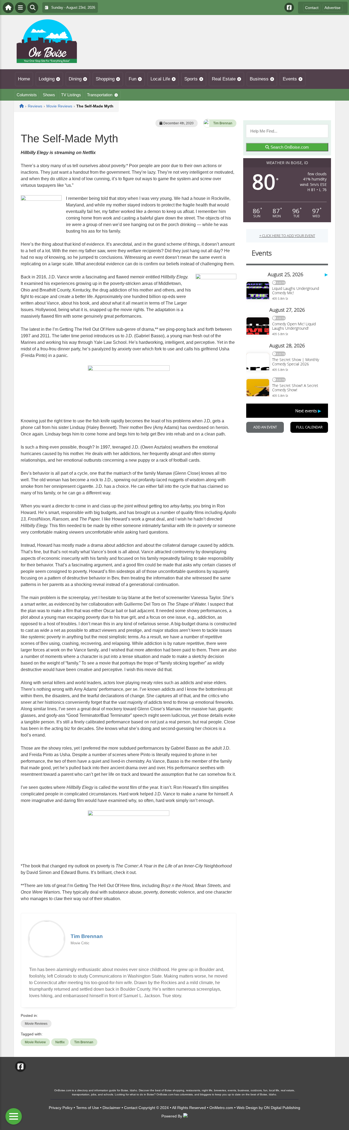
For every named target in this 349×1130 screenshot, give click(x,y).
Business (259, 79)
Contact (311, 7)
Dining (75, 79)
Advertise (332, 7)
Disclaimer (112, 1107)
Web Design (247, 1107)
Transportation (99, 94)
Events (290, 79)
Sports (191, 79)
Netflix (60, 1042)
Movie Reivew (35, 1042)
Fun (132, 79)
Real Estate (224, 79)
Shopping (105, 79)
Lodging (47, 79)
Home (24, 79)
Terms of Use (87, 1107)
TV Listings (71, 94)
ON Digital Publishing (282, 1107)
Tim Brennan (222, 123)
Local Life (160, 79)
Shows (49, 94)
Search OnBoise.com (289, 147)
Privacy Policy (61, 1107)
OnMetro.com (221, 1107)
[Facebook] (289, 7)
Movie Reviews (36, 1024)
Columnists (27, 94)
